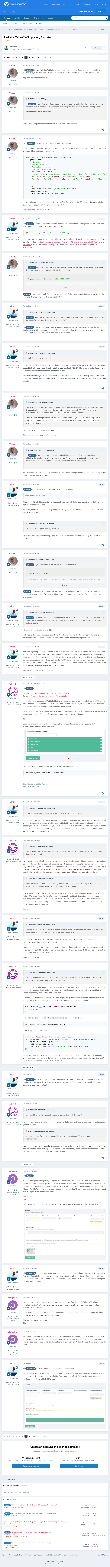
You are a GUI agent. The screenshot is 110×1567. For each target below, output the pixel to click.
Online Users (27, 23)
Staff (16, 23)
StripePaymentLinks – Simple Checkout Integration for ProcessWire (34, 1505)
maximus (9, 1534)
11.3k (9, 237)
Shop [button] (96, 4)
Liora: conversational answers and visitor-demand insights (31, 1543)
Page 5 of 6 (46, 57)
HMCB (94, 1533)
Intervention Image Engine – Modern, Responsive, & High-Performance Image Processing (35, 1522)
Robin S (12, 684)
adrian (14, 47)
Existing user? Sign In (85, 11)
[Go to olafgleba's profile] (13, 1179)
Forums (15, 12)
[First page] (4, 57)
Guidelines (6, 23)
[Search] (106, 18)
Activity (17, 18)
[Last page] (38, 57)
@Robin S (30, 1079)
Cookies (60, 1561)
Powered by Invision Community (55, 1564)
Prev (9, 57)
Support (27, 18)
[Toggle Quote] (27, 99)
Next (33, 57)
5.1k (9, 702)
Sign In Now (79, 1466)
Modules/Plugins (32, 49)
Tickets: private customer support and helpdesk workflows (31, 1532)
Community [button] (68, 4)
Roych (8, 1515)
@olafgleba (31, 1273)
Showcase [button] (56, 4)
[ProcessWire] (15, 4)
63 (11, 84)
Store (36, 18)
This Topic (98, 18)
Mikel (7, 1507)
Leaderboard (48, 18)
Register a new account (31, 1466)
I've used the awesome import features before (50, 696)
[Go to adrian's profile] (6, 47)
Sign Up (100, 11)
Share (86, 48)
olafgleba (12, 1171)
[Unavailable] (65, 1234)
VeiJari (12, 65)
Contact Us (51, 1561)
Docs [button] (104, 4)
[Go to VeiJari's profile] (13, 73)
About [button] (46, 4)
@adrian (29, 70)
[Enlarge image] (65, 746)
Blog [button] (77, 4)
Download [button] (87, 4)
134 (10, 1190)
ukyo (7, 1524)
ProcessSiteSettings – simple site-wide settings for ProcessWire (33, 1513)
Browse (7, 18)
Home (6, 12)
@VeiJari (30, 224)
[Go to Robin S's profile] (13, 691)
